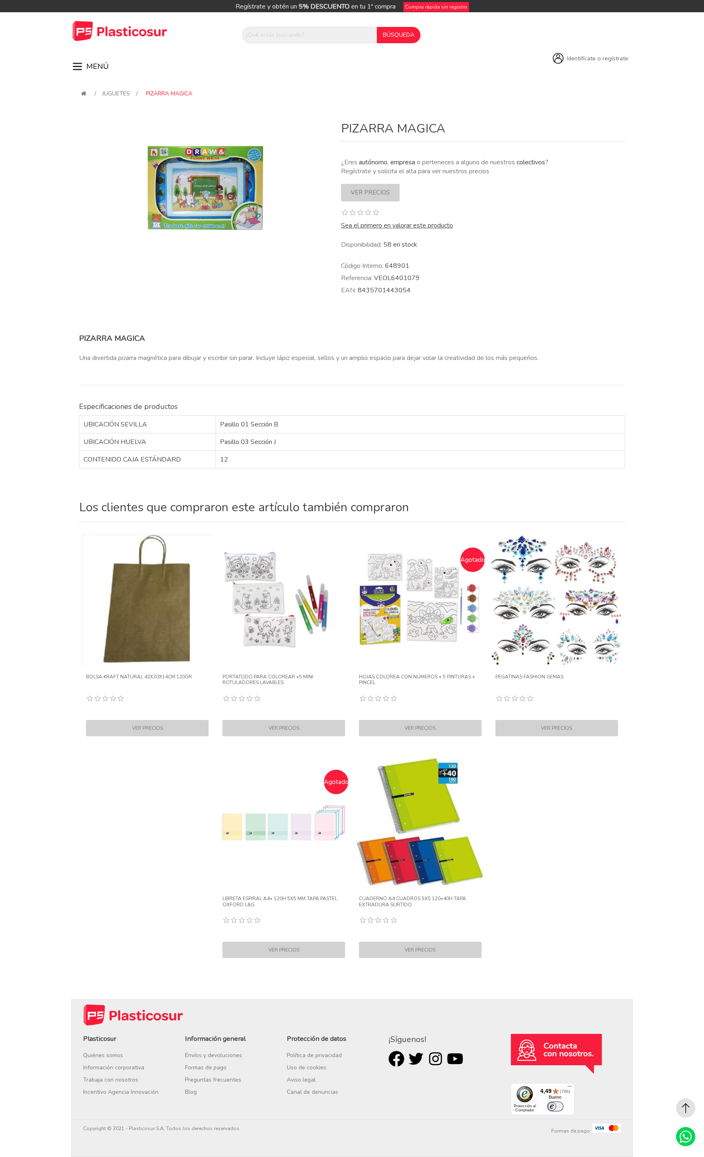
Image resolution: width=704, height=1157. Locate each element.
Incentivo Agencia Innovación (120, 1092)
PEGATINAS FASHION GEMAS (529, 677)
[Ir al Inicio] (685, 1108)
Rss (435, 1058)
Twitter (416, 1058)
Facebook (396, 1058)
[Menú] (569, 1088)
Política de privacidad (314, 1055)
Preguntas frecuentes (213, 1080)
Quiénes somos (103, 1055)
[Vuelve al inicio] (83, 93)
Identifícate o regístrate (597, 58)
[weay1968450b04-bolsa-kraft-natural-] (147, 600)
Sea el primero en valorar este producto (397, 225)
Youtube (455, 1058)
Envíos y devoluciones (213, 1055)
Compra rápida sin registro (436, 7)
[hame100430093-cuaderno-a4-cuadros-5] (420, 822)
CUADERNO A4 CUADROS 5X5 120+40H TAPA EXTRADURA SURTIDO (412, 901)
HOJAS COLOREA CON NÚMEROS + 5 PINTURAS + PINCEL (417, 680)
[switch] (555, 1106)
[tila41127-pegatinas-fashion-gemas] (557, 600)
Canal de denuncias (312, 1092)
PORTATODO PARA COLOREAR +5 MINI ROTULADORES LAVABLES (267, 680)
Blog (191, 1092)
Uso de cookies (306, 1067)
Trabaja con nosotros (110, 1080)
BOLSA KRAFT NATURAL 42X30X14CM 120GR (139, 677)
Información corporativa (113, 1067)
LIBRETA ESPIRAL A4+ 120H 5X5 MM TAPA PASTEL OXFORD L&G (279, 901)
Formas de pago (206, 1067)
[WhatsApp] (685, 1136)
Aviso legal (301, 1080)
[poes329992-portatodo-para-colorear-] (284, 600)
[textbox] (309, 35)
